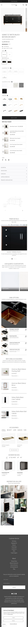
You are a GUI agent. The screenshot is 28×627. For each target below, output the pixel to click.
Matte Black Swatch (13, 126)
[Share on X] (5, 160)
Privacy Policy (14, 561)
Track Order (14, 547)
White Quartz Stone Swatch (15, 138)
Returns (14, 545)
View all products (14, 450)
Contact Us (14, 549)
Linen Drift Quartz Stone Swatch (16, 150)
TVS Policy (14, 541)
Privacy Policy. (10, 614)
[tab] (4, 430)
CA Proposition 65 (14, 567)
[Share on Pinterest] (8, 160)
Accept (13, 617)
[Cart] (26, 4)
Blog (14, 569)
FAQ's (14, 551)
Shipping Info (14, 543)
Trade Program (14, 553)
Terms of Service (14, 565)
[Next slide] (27, 1)
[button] (13, 258)
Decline (13, 620)
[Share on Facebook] (2, 160)
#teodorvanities (17, 483)
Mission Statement (14, 563)
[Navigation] (1, 4)
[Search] (23, 4)
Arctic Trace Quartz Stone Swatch (16, 144)
